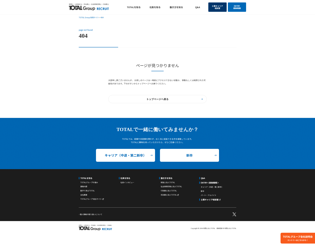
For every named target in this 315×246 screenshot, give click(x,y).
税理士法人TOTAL (168, 182)
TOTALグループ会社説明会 (298, 238)
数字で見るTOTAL (87, 190)
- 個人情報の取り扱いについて (90, 214)
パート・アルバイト (208, 195)
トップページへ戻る (157, 99)
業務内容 (83, 186)
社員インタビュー (127, 182)
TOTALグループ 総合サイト (91, 199)
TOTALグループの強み (89, 182)
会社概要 (83, 195)
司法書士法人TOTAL (169, 195)
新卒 (189, 155)
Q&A (197, 7)
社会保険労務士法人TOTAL (171, 186)
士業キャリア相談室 (217, 7)
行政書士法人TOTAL (169, 190)
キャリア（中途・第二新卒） (125, 155)
